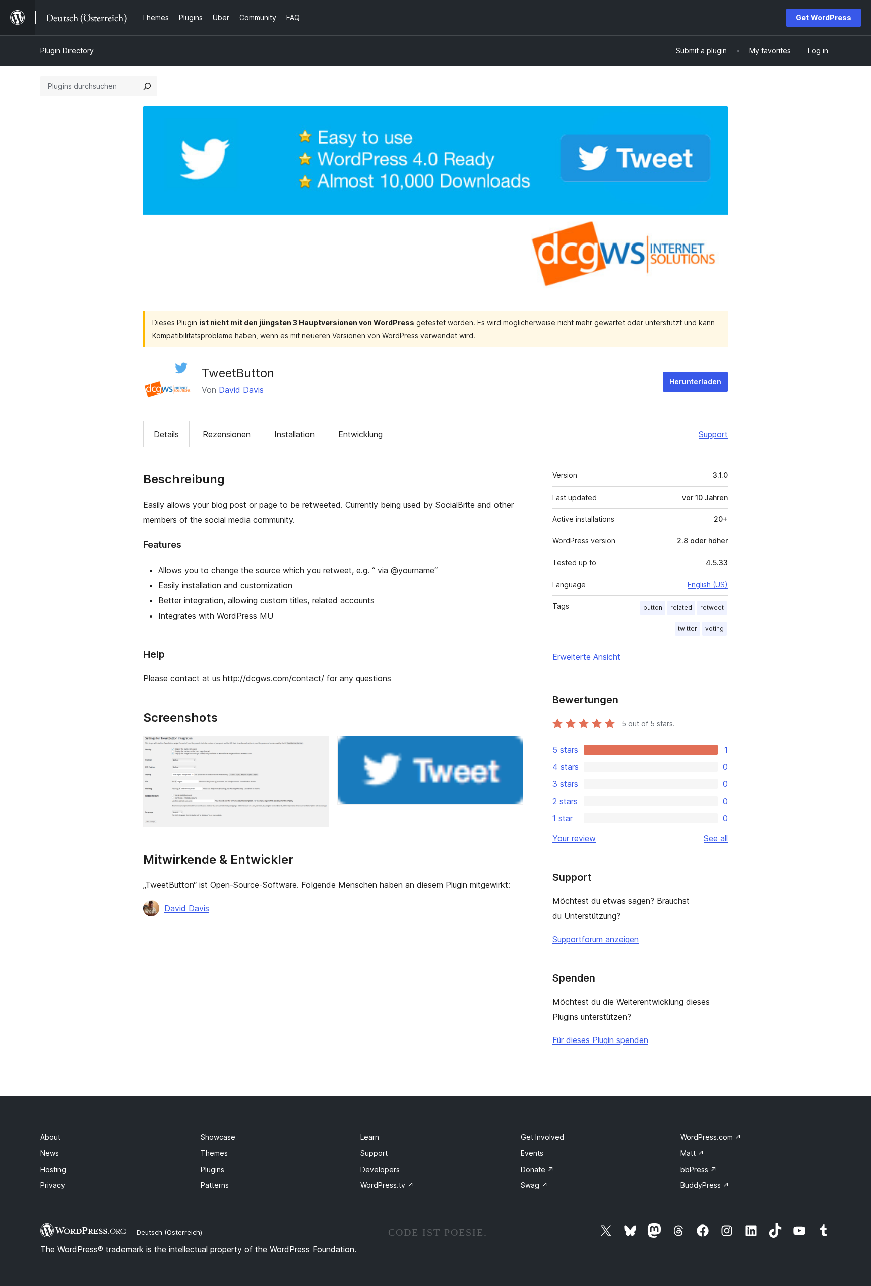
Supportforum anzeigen (595, 939)
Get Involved (542, 1137)
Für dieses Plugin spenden (600, 1040)
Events (532, 1153)
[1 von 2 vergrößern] (315, 749)
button (652, 607)
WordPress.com (710, 1137)
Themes (214, 1153)
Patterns (215, 1185)
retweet (712, 607)
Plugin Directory (67, 50)
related (681, 607)
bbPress (698, 1169)
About (50, 1137)
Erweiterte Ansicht (586, 657)
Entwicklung (360, 434)
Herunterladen (695, 381)
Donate (537, 1169)
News (49, 1153)
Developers (380, 1169)
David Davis (241, 390)
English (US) (708, 584)
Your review (574, 838)
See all (716, 838)
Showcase (218, 1137)
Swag (534, 1185)
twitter (687, 628)
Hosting (53, 1169)
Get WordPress (823, 17)
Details (166, 434)
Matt (692, 1153)
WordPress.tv (387, 1185)
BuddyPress (704, 1185)
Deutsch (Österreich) (169, 1232)
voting (714, 628)
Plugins (212, 1169)
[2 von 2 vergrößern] (510, 749)
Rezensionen (227, 434)
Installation (294, 434)
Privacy (52, 1185)
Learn (369, 1137)
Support (713, 434)
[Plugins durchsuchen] (147, 86)
